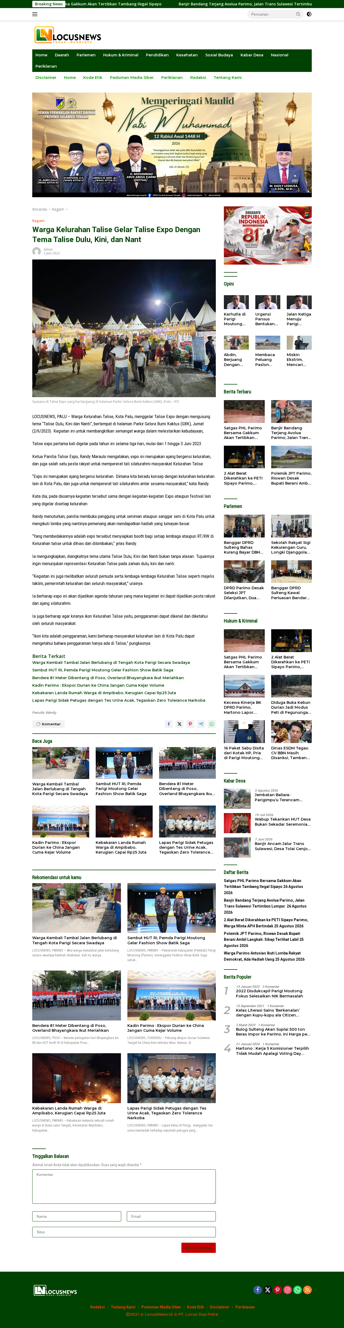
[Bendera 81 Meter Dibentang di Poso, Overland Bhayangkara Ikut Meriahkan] (187, 763)
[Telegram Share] (201, 724)
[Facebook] (257, 1290)
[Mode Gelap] (309, 14)
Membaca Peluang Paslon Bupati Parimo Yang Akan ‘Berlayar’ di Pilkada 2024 (266, 359)
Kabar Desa (252, 55)
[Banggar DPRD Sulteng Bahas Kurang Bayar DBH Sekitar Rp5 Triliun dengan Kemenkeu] (244, 526)
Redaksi (198, 77)
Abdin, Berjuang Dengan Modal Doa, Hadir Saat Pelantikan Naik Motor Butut (235, 359)
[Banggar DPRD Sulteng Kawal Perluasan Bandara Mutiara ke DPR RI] (291, 571)
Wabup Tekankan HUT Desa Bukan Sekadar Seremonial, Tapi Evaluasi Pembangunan (283, 821)
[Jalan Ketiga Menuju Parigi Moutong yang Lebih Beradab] (299, 302)
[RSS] (307, 1290)
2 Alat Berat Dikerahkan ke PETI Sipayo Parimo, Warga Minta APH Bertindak (243, 478)
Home (41, 55)
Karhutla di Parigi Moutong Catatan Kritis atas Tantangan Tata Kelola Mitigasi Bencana (235, 319)
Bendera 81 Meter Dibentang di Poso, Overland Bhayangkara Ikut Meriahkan (108, 677)
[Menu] (36, 14)
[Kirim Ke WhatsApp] (212, 724)
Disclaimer (45, 77)
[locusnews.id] (69, 34)
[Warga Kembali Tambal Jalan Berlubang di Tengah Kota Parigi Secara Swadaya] (60, 763)
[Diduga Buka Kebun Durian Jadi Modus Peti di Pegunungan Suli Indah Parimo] (291, 686)
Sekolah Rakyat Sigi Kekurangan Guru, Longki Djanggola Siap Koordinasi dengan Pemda (290, 547)
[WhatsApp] (297, 1290)
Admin (48, 249)
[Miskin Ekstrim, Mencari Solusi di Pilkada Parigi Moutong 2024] (299, 343)
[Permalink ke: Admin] (36, 251)
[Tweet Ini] (179, 724)
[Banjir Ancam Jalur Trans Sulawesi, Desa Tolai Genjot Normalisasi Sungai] (237, 847)
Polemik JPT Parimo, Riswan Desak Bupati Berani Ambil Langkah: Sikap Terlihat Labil (291, 478)
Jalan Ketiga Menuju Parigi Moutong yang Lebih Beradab (299, 319)
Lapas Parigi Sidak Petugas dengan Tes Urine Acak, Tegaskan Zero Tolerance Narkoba (118, 700)
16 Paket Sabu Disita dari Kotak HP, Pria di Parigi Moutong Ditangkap (244, 753)
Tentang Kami (228, 77)
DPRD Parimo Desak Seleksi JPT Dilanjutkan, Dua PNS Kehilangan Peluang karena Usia (244, 593)
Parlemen (86, 55)
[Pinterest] (277, 1290)
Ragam (38, 220)
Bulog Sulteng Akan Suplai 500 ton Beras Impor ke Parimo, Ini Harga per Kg (272, 1032)
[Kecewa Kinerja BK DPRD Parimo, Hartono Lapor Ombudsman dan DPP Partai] (244, 686)
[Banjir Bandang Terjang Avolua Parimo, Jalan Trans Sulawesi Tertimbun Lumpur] (291, 411)
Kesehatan (187, 55)
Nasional (279, 55)
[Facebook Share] (169, 724)
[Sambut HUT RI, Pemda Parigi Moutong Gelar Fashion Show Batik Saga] (124, 763)
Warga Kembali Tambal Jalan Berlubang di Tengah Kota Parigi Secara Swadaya (111, 662)
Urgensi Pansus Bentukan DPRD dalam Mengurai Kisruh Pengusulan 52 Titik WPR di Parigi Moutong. (267, 319)
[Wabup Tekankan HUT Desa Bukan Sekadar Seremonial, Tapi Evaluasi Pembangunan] (237, 823)
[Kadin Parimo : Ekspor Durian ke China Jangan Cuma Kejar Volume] (60, 821)
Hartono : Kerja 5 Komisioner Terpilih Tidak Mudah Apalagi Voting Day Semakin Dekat (272, 1051)
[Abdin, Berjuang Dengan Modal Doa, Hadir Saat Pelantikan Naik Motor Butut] (236, 343)
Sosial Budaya (219, 55)
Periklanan (46, 66)
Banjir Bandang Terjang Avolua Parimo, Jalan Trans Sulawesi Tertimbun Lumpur (197, 4)
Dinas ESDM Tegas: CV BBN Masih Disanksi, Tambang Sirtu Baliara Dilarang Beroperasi (290, 753)
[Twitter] (267, 1290)
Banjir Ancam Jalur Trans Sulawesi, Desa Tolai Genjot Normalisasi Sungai (282, 846)
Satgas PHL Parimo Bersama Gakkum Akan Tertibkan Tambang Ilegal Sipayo (243, 433)
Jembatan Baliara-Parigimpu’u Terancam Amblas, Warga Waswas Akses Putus (278, 797)
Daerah (62, 55)
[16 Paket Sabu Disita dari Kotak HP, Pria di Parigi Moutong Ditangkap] (244, 731)
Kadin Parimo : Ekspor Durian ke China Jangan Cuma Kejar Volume (98, 685)
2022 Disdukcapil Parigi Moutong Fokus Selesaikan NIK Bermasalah (269, 993)
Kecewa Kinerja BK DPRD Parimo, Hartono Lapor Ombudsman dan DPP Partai (242, 707)
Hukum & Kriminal (120, 55)
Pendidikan (157, 55)
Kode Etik (92, 77)
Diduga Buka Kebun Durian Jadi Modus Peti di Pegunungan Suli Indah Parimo (291, 707)
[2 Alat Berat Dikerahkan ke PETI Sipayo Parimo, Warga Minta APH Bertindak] (244, 457)
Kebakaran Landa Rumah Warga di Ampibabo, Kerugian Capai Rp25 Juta (104, 692)
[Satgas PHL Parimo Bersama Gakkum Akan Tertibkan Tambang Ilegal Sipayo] (244, 411)
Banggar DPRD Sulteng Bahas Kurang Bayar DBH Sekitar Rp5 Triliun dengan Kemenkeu (243, 547)
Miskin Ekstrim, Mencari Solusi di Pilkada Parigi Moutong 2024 (296, 359)
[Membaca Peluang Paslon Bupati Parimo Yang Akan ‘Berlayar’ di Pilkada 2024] (267, 343)
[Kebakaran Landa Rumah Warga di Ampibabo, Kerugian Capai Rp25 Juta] (124, 821)
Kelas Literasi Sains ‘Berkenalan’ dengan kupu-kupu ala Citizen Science (268, 1013)
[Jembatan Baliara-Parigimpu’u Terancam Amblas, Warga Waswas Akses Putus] (237, 799)
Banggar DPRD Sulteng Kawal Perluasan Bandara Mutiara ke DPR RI (290, 593)
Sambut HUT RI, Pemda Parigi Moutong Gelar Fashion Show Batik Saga (102, 670)
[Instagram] (287, 1290)
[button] (298, 14)
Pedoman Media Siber (132, 77)
